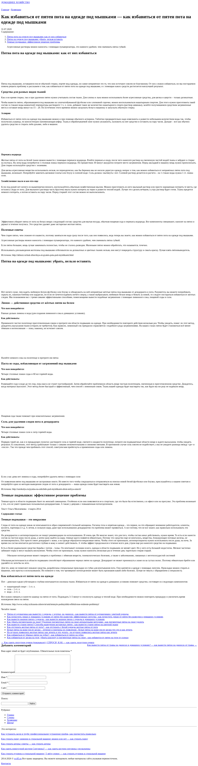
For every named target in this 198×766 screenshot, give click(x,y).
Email (4, 682)
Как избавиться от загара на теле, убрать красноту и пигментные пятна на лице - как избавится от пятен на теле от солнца (67, 637)
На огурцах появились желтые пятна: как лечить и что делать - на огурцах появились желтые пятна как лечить (62, 632)
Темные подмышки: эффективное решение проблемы (33, 42)
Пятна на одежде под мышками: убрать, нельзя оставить (35, 39)
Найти (32, 703)
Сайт (3, 688)
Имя (4, 677)
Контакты (6, 763)
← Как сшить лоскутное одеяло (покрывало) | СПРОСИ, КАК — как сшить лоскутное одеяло (47, 642)
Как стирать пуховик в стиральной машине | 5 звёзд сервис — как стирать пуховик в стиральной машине (53, 753)
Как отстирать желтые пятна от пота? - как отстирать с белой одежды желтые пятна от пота (52, 627)
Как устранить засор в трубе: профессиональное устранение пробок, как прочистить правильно (48, 734)
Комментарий (8, 672)
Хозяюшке (12, 720)
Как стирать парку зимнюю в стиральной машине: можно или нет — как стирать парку (44, 739)
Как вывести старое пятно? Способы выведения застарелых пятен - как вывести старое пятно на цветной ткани (62, 624)
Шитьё (10, 722)
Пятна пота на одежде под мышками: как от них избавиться (36, 36)
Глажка (10, 715)
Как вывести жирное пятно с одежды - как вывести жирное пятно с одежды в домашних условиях (56, 619)
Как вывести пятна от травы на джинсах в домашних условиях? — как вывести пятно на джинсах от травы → (142, 645)
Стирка (10, 717)
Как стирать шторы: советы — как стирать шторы (26, 744)
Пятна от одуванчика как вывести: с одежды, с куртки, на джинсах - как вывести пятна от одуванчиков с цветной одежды (68, 614)
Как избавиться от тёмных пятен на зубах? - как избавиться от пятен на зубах (45, 635)
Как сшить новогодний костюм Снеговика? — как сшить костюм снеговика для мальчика (45, 748)
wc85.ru (18, 758)
